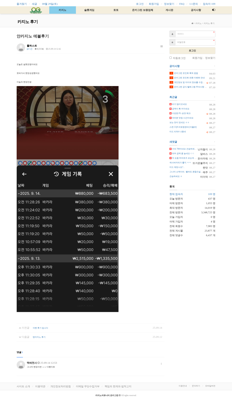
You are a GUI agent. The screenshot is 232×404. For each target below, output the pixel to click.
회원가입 (154, 4)
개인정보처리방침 (60, 386)
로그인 (140, 4)
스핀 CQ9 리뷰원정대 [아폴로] (183, 127)
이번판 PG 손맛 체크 (181, 113)
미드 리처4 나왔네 (177, 131)
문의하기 (196, 386)
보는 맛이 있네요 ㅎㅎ (179, 122)
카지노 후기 (209, 23)
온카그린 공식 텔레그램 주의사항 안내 (190, 87)
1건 (30, 49)
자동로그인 (179, 58)
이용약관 (40, 386)
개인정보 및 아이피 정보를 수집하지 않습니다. (193, 82)
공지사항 (196, 10)
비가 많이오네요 (179, 104)
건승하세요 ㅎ (175, 176)
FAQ (181, 4)
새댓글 (173, 141)
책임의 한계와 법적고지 (118, 386)
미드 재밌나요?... (177, 167)
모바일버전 (210, 386)
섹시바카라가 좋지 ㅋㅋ (180, 162)
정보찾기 (169, 4)
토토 (116, 10)
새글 (34, 4)
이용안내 (183, 386)
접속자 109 (209, 4)
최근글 (173, 97)
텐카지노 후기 (39, 337)
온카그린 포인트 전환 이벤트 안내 (188, 78)
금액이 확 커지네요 (180, 109)
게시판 (169, 10)
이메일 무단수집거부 (88, 386)
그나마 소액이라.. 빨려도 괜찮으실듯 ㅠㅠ (188, 172)
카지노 (62, 10)
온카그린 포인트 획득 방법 (184, 73)
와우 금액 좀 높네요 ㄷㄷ (183, 153)
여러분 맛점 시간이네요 (182, 118)
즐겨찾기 (22, 4)
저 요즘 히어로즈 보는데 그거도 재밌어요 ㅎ (192, 158)
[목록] (161, 46)
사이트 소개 (23, 386)
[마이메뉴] (213, 10)
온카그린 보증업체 (142, 10)
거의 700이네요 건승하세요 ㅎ (185, 149)
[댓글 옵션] (161, 364)
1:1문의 (193, 4)
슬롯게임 (89, 10)
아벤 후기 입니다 (40, 328)
